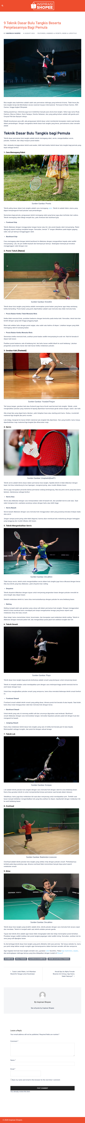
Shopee (60, 953)
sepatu (75, 951)
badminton (9, 959)
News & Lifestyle (69, 33)
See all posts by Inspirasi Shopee (42, 1008)
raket (50, 208)
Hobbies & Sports (53, 33)
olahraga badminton (37, 959)
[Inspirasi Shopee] (42, 6)
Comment (14, 1041)
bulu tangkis (21, 959)
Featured (42, 33)
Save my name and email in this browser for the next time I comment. (36, 1080)
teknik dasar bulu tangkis (59, 959)
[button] (2, 6)
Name (13, 1060)
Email (12, 1069)
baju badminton (67, 951)
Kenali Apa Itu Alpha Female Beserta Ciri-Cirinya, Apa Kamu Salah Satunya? (64, 974)
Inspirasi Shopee (13, 33)
